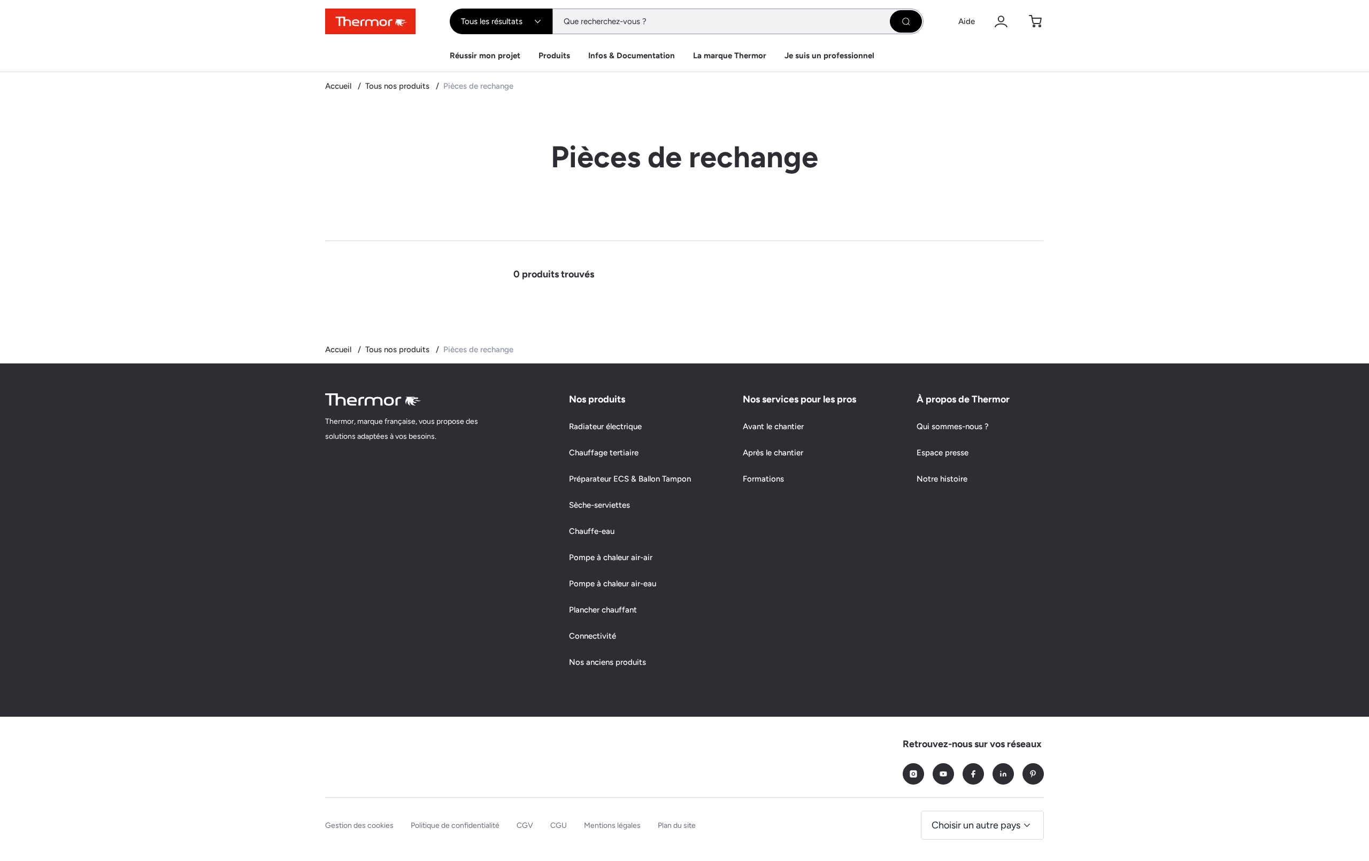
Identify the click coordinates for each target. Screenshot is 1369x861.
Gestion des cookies (359, 825)
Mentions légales (612, 825)
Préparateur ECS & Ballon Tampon (630, 479)
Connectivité (592, 636)
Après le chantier (773, 452)
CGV (525, 825)
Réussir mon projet (485, 55)
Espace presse (942, 452)
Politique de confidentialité (455, 825)
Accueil (339, 86)
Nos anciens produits (607, 662)
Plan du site (677, 825)
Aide (966, 21)
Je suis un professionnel (829, 55)
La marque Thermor (729, 55)
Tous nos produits (398, 86)
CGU (558, 825)
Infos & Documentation (631, 55)
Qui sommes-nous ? (953, 426)
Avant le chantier (773, 426)
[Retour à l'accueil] (373, 399)
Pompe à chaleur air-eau (612, 583)
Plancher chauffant (603, 610)
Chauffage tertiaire (604, 452)
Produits (554, 55)
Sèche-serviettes (599, 505)
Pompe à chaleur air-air (610, 557)
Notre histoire (942, 479)
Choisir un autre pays (976, 825)
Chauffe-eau (591, 531)
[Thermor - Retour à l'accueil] (370, 21)
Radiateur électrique (605, 426)
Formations (763, 479)
